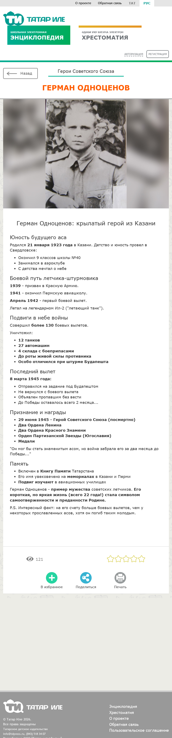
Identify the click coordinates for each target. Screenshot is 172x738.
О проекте (83, 3)
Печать (120, 587)
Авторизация (133, 54)
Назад (26, 73)
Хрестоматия (121, 712)
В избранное (52, 587)
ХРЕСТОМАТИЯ (105, 36)
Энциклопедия (37, 36)
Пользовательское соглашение (139, 730)
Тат (132, 3)
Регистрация (158, 54)
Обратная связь (110, 3)
